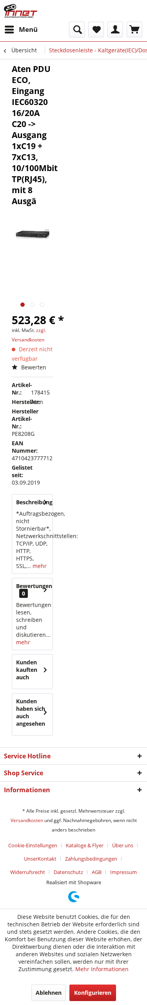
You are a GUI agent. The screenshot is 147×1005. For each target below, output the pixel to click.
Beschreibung (34, 502)
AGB (97, 872)
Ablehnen (49, 992)
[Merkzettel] (96, 29)
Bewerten (33, 367)
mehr (39, 566)
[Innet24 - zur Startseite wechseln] (20, 11)
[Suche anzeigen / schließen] (77, 29)
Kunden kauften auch (26, 669)
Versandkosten (27, 820)
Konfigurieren (92, 992)
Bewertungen (34, 586)
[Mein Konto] (115, 29)
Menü (28, 29)
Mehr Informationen (102, 969)
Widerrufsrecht (27, 872)
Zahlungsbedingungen (91, 858)
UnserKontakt (40, 858)
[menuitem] (21, 29)
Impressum (123, 872)
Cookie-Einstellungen (32, 845)
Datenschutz (68, 872)
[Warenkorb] (134, 29)
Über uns (122, 845)
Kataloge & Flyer (84, 845)
